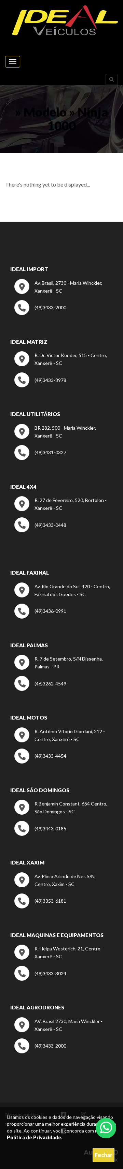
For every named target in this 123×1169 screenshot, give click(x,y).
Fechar (103, 1155)
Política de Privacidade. (35, 1137)
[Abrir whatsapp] (106, 1127)
